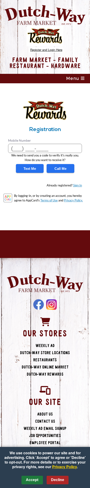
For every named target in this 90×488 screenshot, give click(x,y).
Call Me (60, 169)
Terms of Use (49, 200)
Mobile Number (19, 140)
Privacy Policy (64, 466)
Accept (32, 480)
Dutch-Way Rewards (45, 374)
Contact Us (45, 421)
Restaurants (45, 360)
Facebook (38, 304)
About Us (45, 414)
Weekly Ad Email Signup (45, 428)
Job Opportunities (45, 436)
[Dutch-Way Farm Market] (45, 283)
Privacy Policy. (73, 200)
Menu (73, 78)
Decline (57, 480)
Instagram (51, 304)
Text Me (30, 169)
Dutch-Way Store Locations (45, 353)
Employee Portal (45, 443)
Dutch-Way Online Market (45, 367)
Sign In (77, 185)
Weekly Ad (45, 346)
